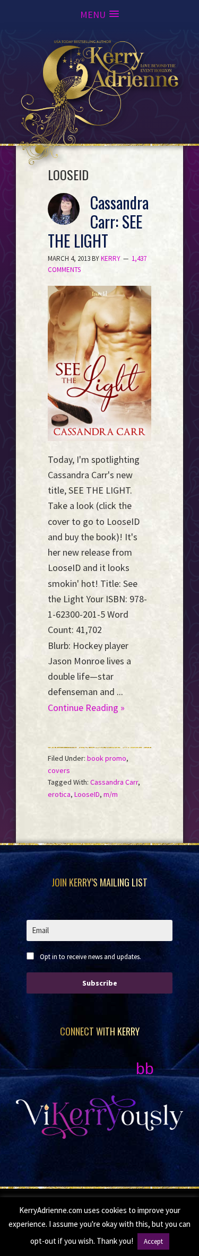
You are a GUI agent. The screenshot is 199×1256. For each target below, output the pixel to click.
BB (145, 1068)
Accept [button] (153, 1241)
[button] (99, 14)
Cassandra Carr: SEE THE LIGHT (98, 221)
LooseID (87, 794)
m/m (110, 794)
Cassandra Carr (114, 782)
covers (59, 770)
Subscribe (99, 983)
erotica (59, 794)
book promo (106, 758)
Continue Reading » (86, 707)
